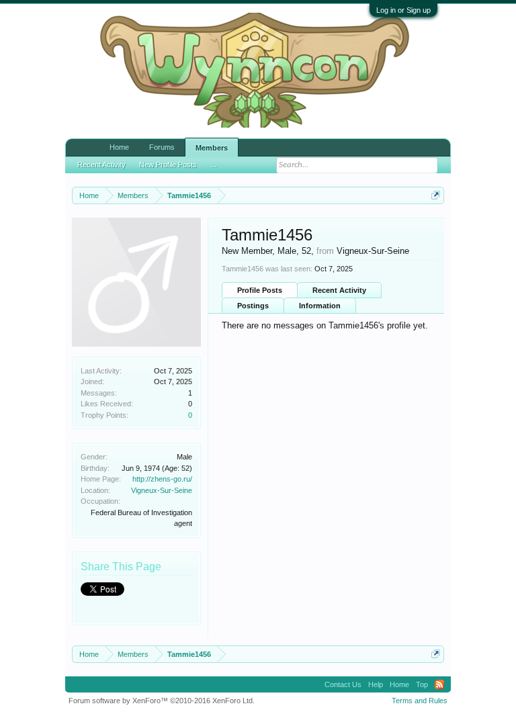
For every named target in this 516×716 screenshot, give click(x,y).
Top (422, 684)
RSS (439, 684)
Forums (162, 147)
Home (119, 147)
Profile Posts (259, 290)
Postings (253, 306)
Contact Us (343, 684)
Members (212, 148)
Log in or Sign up (403, 10)
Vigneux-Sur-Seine (161, 490)
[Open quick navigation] (435, 195)
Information (320, 306)
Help (375, 684)
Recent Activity (339, 290)
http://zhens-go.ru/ (162, 479)
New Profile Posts (168, 159)
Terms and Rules (419, 701)
